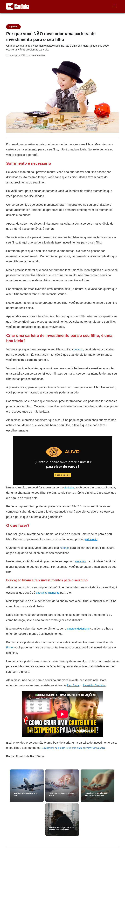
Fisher (10, 647)
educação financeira (47, 593)
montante (80, 561)
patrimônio (91, 539)
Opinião (13, 26)
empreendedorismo (78, 628)
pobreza (78, 349)
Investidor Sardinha (94, 685)
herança (64, 548)
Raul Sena (73, 685)
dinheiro (69, 487)
